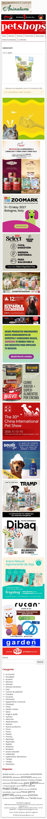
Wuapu (39, 798)
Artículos (11, 36)
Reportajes (40, 36)
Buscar (5, 657)
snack (12, 798)
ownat (18, 792)
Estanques (10, 704)
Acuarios (9, 679)
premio (24, 795)
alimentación (36, 774)
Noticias (20, 36)
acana (5, 774)
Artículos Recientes (13, 687)
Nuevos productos (9, 40)
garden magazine (32, 812)
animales (26, 777)
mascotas (10, 788)
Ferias (8, 707)
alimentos (16, 777)
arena (34, 777)
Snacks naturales (12, 751)
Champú (31, 780)
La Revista (22, 40)
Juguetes (12, 786)
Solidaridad (10, 754)
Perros (8, 731)
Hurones (9, 717)
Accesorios (10, 674)
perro (31, 791)
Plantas (9, 734)
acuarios (26, 774)
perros (8, 794)
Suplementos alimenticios (16, 756)
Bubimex (24, 780)
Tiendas (9, 759)
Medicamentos (12, 722)
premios (33, 795)
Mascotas (10, 719)
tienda (26, 798)
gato (26, 783)
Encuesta (9, 697)
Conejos (38, 780)
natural (20, 789)
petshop (17, 795)
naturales (27, 789)
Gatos (8, 712)
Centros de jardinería (14, 692)
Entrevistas (29, 36)
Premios (9, 736)
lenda (18, 786)
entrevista (6, 783)
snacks (19, 798)
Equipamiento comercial (15, 702)
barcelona (10, 780)
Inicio (4, 36)
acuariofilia (19, 774)
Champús (9, 694)
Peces (8, 729)
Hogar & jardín (12, 714)
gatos (34, 782)
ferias (14, 782)
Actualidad (10, 677)
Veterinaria (10, 764)
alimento (7, 776)
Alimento (9, 682)
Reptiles (9, 744)
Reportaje (10, 739)
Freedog (20, 783)
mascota (31, 785)
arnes (39, 777)
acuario (12, 774)
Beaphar (17, 780)
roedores (6, 798)
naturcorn (8, 48)
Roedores (10, 746)
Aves (8, 689)
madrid (24, 785)
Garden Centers (12, 709)
